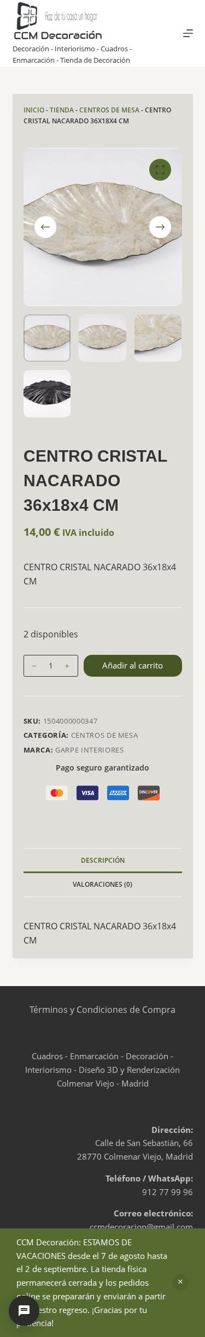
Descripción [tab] (103, 860)
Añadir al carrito (132, 665)
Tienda (62, 110)
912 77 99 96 (167, 1191)
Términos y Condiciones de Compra (102, 1010)
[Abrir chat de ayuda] (24, 1311)
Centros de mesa (109, 110)
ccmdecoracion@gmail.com (141, 1226)
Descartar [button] (180, 1282)
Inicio (34, 110)
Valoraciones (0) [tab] (102, 884)
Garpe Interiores (89, 750)
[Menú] (188, 33)
